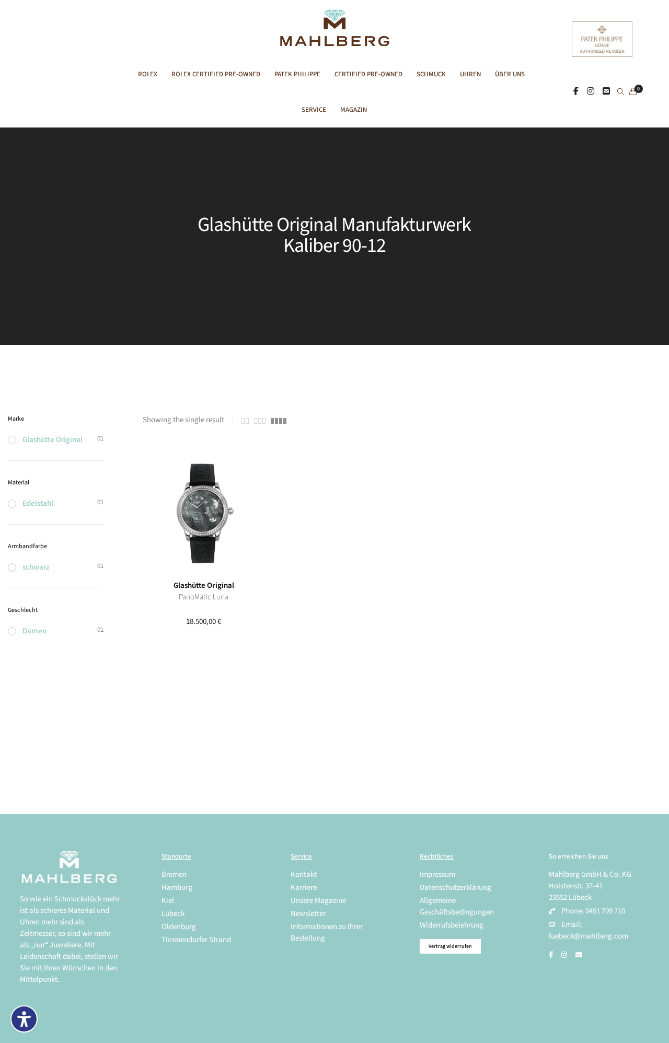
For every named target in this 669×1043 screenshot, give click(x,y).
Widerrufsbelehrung (451, 925)
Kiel (168, 900)
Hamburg (177, 887)
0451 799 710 (605, 911)
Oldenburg (179, 926)
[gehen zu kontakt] (606, 91)
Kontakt (304, 874)
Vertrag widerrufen (450, 946)
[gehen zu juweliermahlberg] (590, 91)
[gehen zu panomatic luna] (203, 513)
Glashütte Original (204, 585)
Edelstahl (37, 503)
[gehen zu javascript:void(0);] (245, 421)
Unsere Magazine (318, 900)
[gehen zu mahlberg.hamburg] (576, 91)
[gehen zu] (620, 92)
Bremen (174, 874)
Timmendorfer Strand (196, 939)
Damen (34, 630)
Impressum (437, 874)
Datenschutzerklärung (455, 887)
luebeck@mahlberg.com (588, 936)
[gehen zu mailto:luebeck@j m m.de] (579, 955)
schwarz (36, 567)
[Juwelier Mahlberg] (334, 40)
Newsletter (308, 913)
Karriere (304, 887)
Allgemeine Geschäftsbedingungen (457, 906)
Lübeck (173, 913)
